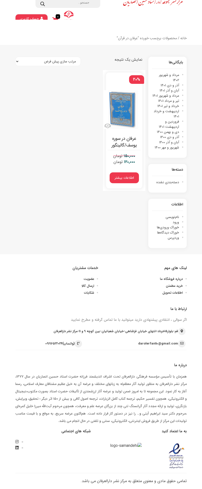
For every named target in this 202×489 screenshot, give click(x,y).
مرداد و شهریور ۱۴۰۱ (165, 95)
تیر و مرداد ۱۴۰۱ (168, 101)
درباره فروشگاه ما (171, 279)
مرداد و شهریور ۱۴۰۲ (169, 77)
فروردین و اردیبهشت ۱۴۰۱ (169, 124)
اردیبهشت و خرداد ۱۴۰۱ (166, 114)
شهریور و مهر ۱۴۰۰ (167, 147)
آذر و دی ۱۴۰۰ (169, 137)
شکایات (89, 292)
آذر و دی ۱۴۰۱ (170, 85)
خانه (183, 38)
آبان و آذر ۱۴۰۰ (169, 142)
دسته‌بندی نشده (167, 182)
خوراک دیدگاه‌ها (168, 232)
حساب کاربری (29, 18)
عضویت (89, 279)
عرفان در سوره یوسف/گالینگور (124, 142)
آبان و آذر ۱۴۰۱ (169, 90)
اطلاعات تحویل (172, 292)
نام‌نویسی (172, 217)
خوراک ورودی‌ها (168, 227)
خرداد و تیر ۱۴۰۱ (168, 106)
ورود (176, 222)
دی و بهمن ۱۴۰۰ (168, 132)
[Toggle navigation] (180, 28)
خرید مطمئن (174, 286)
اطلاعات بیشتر (124, 178)
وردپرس (173, 237)
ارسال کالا (88, 286)
